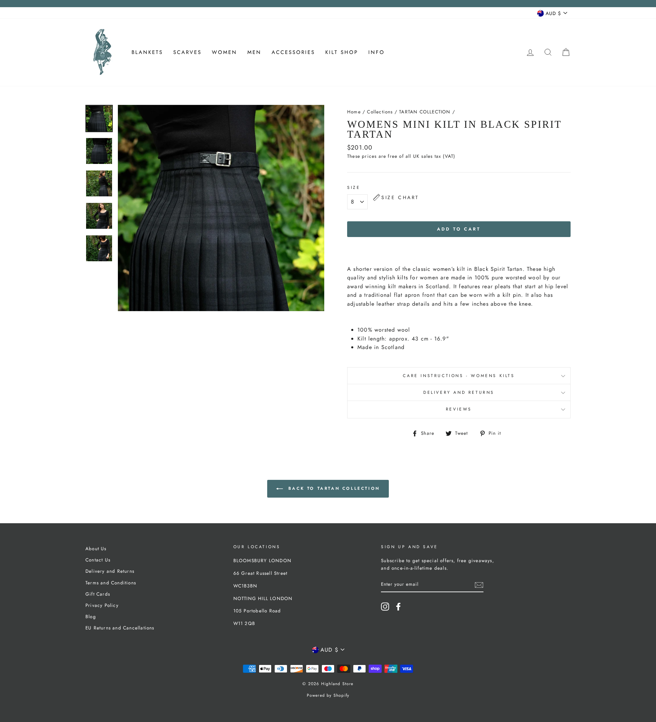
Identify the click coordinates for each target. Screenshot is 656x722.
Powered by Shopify (328, 695)
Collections (380, 111)
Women (224, 52)
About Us (96, 548)
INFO (376, 52)
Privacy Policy (102, 605)
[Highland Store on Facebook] (398, 606)
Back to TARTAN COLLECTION (333, 488)
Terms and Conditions (110, 582)
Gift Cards (97, 594)
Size (357, 187)
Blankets (147, 52)
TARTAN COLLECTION (424, 111)
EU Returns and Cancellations (119, 627)
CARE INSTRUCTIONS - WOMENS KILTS (459, 376)
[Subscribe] (479, 584)
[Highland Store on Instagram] (385, 606)
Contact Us (97, 559)
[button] (396, 197)
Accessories (293, 52)
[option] (221, 208)
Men (254, 52)
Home (354, 111)
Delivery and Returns (458, 392)
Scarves (187, 52)
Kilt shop (341, 52)
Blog (90, 616)
